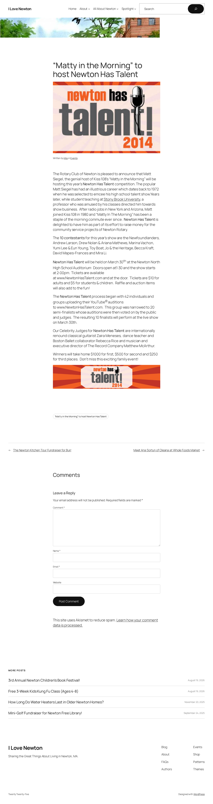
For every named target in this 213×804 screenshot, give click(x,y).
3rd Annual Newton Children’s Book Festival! (44, 680)
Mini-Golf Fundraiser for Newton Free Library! (45, 713)
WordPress (199, 794)
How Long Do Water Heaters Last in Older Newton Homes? (56, 702)
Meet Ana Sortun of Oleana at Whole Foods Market (166, 450)
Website (57, 582)
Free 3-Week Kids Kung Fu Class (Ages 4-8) (43, 691)
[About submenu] (89, 9)
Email (56, 566)
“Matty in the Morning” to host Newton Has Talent (81, 416)
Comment (59, 507)
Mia (66, 158)
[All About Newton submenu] (117, 9)
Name (56, 550)
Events (73, 158)
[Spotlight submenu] (135, 9)
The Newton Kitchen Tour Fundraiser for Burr (42, 450)
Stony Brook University (122, 199)
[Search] (196, 8)
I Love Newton (19, 8)
